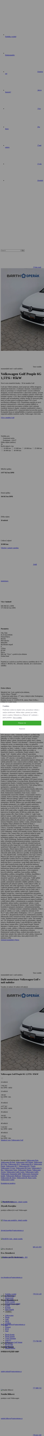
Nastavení (22, 729)
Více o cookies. (17, 717)
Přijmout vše (22, 723)
